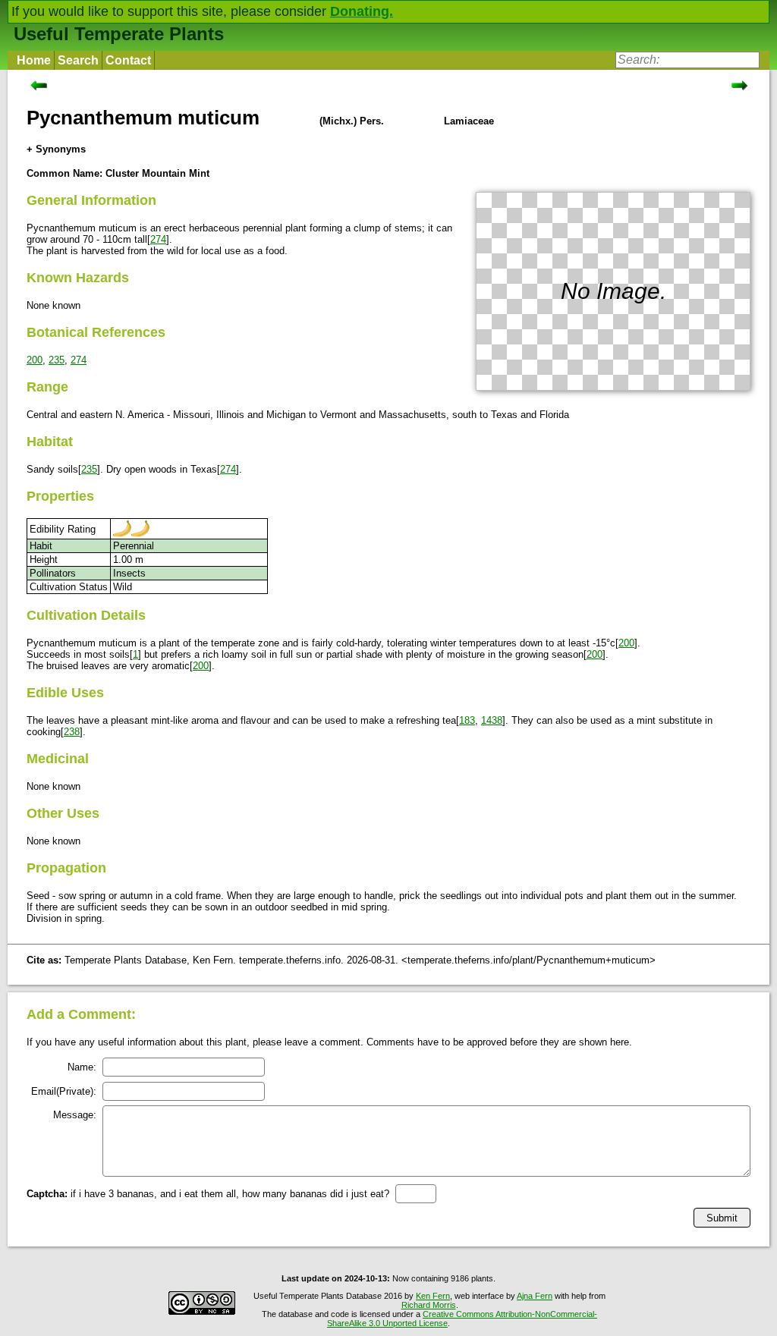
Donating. (361, 11)
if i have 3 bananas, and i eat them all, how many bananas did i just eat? (208, 1193)
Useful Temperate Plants (119, 34)
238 (72, 731)
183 (467, 720)
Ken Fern (433, 1295)
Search (78, 60)
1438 (491, 720)
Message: (74, 1115)
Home (34, 60)
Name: (82, 1067)
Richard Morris (428, 1304)
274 (158, 239)
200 (34, 360)
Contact (128, 60)
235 (56, 360)
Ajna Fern (534, 1295)
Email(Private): (63, 1091)
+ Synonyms (56, 149)
